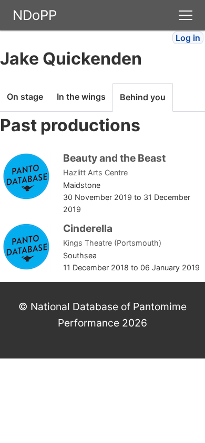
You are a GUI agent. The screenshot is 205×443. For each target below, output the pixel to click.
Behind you (143, 97)
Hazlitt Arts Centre (95, 172)
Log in (188, 38)
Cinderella (87, 228)
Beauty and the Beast (114, 158)
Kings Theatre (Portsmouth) (112, 242)
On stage (25, 96)
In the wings (81, 96)
